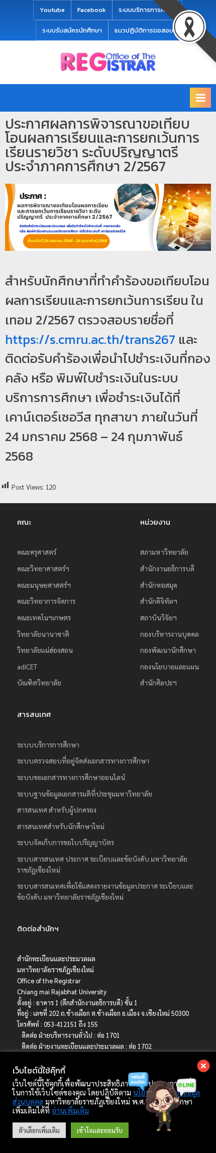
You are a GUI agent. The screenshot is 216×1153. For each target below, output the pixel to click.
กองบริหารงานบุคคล (169, 633)
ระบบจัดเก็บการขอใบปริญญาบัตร (65, 842)
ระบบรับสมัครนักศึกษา (72, 30)
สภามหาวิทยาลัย (164, 551)
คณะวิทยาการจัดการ (46, 600)
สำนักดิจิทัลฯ (158, 600)
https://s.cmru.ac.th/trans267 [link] (90, 339)
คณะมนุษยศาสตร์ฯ (44, 584)
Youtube (52, 10)
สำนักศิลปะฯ (158, 682)
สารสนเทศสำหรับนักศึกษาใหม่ (60, 826)
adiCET (27, 666)
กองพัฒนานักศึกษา (168, 649)
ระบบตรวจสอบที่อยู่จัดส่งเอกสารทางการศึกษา (83, 760)
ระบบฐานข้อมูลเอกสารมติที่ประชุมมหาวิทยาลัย (84, 793)
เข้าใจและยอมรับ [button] (100, 1130)
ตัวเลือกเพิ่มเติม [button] (39, 1130)
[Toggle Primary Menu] (200, 98)
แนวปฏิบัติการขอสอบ (144, 30)
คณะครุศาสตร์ (36, 551)
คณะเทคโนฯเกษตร (44, 617)
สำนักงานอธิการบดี (167, 568)
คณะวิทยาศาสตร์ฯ (43, 568)
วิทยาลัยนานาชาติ (43, 633)
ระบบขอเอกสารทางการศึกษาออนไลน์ (71, 777)
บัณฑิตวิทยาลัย (39, 682)
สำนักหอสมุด (158, 584)
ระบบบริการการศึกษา (147, 10)
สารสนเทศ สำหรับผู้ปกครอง (56, 809)
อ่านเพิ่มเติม (70, 1110)
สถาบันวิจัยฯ (158, 617)
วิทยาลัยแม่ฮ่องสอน (45, 649)
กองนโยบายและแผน (169, 666)
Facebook (91, 10)
